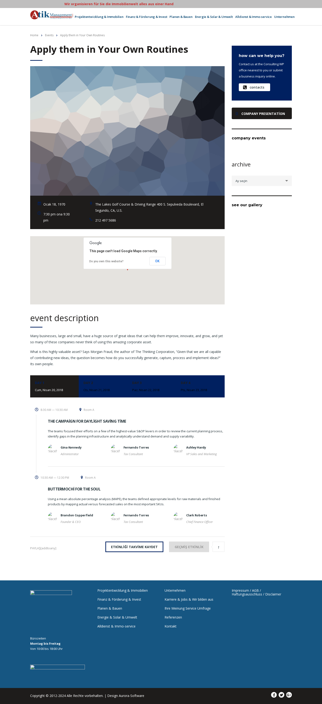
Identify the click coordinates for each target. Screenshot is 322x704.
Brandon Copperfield (77, 515)
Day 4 (194, 386)
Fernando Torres (136, 447)
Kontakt (171, 626)
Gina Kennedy (71, 447)
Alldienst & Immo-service (253, 17)
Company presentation (263, 113)
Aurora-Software (131, 695)
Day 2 (96, 386)
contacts (257, 87)
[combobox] (262, 181)
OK (157, 261)
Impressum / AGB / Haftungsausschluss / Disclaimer (256, 592)
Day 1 (49, 386)
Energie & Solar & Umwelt (214, 17)
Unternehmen (284, 17)
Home (34, 35)
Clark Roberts (196, 515)
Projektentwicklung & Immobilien (99, 17)
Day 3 (145, 386)
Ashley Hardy (196, 447)
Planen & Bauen (180, 17)
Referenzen (173, 617)
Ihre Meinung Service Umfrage (188, 608)
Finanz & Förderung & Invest (146, 17)
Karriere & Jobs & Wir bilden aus (189, 599)
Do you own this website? (106, 261)
